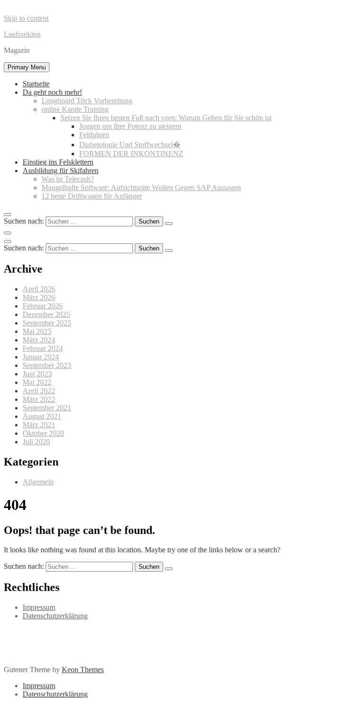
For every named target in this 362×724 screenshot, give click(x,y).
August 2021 (42, 416)
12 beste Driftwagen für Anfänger (91, 196)
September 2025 (47, 323)
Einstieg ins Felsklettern (58, 162)
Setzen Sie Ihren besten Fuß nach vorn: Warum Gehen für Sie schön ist (166, 118)
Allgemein (38, 482)
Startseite (36, 84)
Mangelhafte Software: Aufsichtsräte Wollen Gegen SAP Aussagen (141, 187)
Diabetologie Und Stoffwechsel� (130, 145)
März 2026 (39, 297)
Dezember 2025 (46, 314)
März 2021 (39, 425)
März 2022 (39, 399)
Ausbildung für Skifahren (61, 170)
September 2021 (47, 408)
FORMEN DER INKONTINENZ (131, 154)
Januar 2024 (41, 357)
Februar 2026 (43, 306)
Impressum (39, 607)
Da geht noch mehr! (52, 92)
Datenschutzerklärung (55, 616)
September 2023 (47, 365)
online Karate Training (74, 109)
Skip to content (26, 18)
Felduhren (94, 135)
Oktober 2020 (43, 433)
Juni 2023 (37, 374)
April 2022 (39, 391)
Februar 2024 (43, 348)
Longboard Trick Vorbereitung (86, 101)
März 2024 (39, 340)
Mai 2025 (37, 331)
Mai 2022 (37, 382)
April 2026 (39, 289)
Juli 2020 (36, 442)
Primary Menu (27, 67)
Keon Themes (83, 670)
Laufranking (22, 34)
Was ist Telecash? (67, 179)
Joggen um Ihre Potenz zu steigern (130, 126)
